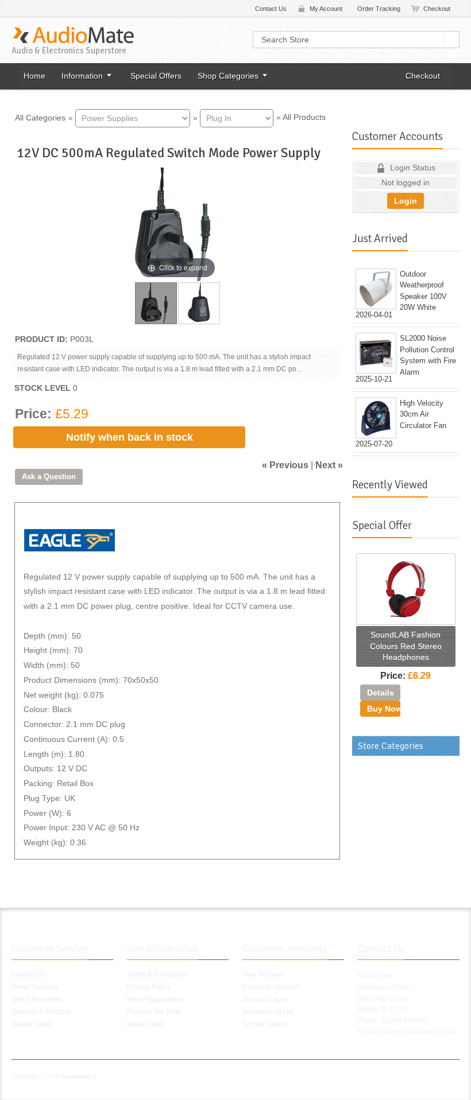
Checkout (436, 8)
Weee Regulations (156, 1000)
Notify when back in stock (129, 437)
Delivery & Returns (40, 1012)
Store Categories (390, 746)
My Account (326, 8)
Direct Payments (37, 1000)
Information (82, 75)
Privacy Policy (149, 987)
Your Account (262, 974)
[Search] (452, 39)
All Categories (40, 117)
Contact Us (271, 8)
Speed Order (31, 1024)
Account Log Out (268, 1012)
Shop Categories (228, 75)
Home (34, 75)
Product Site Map (153, 1012)
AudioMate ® (79, 1076)
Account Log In (265, 1000)
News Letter (145, 1024)
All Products (304, 117)
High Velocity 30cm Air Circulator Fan (423, 414)
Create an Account (271, 987)
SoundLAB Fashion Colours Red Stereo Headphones (406, 646)
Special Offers (156, 75)
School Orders (264, 1024)
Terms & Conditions (157, 974)
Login (405, 200)
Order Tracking (378, 8)
